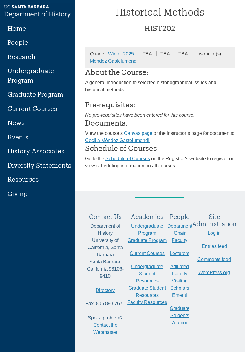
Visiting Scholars (179, 284)
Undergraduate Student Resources (147, 273)
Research (21, 56)
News (15, 122)
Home (16, 28)
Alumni (179, 322)
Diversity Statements (39, 165)
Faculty (179, 240)
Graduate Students (179, 312)
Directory (105, 290)
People (17, 42)
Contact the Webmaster (105, 328)
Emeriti (179, 295)
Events (17, 137)
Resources (23, 179)
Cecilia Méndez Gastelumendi (117, 140)
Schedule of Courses (127, 158)
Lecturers (179, 253)
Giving (17, 193)
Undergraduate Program (30, 75)
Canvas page (138, 133)
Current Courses (32, 108)
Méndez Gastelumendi (114, 61)
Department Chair (179, 229)
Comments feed (214, 259)
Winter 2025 (121, 53)
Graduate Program (35, 94)
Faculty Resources (147, 302)
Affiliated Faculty (179, 270)
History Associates (35, 151)
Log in (214, 233)
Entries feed (214, 246)
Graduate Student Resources (147, 291)
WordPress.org (214, 272)
